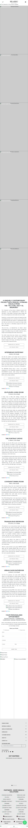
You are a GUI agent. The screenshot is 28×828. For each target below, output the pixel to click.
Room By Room (5, 723)
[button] (1, 688)
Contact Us (4, 740)
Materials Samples (6, 726)
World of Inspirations (7, 729)
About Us (4, 737)
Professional (6, 630)
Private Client (22, 630)
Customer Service (6, 734)
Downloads (4, 731)
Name (3, 632)
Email (3, 636)
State (16, 644)
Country (3, 644)
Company (4, 640)
